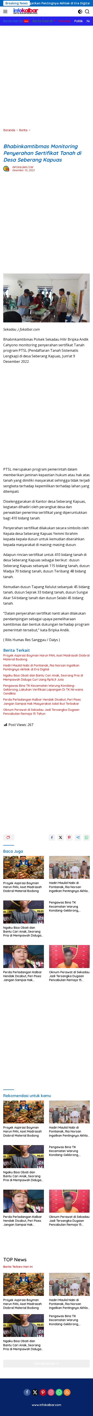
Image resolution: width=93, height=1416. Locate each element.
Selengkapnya (45, 1363)
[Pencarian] (87, 11)
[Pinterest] (43, 1392)
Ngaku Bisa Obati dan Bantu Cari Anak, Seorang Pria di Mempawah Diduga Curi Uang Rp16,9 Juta (43, 677)
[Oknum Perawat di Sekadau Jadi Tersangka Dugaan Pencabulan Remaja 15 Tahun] (69, 956)
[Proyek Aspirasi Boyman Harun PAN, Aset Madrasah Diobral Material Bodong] (23, 867)
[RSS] (67, 1392)
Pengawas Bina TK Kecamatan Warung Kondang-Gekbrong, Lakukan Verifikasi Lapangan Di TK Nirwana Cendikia (43, 689)
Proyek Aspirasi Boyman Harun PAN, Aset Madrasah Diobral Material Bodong (46, 657)
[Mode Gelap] (80, 11)
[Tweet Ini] (60, 837)
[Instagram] (51, 1392)
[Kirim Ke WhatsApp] (86, 837)
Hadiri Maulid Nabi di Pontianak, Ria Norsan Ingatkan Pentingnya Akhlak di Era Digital (41, 667)
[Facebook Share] (52, 837)
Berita (7, 139)
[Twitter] (35, 1392)
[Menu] (6, 11)
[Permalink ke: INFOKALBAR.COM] (6, 168)
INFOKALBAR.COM (22, 167)
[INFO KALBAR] (24, 11)
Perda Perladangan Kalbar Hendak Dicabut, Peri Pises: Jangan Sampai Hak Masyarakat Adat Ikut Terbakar (42, 701)
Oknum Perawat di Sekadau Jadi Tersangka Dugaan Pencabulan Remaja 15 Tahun (41, 712)
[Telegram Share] (78, 837)
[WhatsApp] (59, 1392)
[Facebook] (27, 1392)
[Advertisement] (46, 76)
